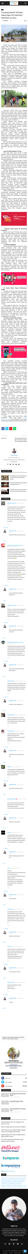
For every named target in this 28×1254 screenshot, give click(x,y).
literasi (24, 1186)
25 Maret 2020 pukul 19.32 (18, 909)
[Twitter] (10, 464)
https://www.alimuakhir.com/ (14, 457)
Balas (8, 524)
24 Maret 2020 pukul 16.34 (17, 766)
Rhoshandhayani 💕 (12, 799)
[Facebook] (7, 464)
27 (26, 20)
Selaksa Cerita (11, 982)
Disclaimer (5, 1253)
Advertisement (17, 1253)
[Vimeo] (13, 464)
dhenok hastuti (11, 715)
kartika (9, 832)
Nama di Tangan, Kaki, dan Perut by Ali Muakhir (13, 1127)
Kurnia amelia (10, 681)
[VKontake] (16, 464)
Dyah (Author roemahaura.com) (15, 642)
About (3, 1178)
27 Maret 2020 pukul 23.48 (20, 982)
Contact (18, 1178)
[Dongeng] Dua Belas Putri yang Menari (17, 1094)
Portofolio (12, 1183)
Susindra (9, 946)
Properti (18, 1183)
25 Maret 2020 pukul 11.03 (16, 832)
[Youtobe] (18, 464)
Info (2, 9)
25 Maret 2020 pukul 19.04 (16, 868)
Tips (14, 1186)
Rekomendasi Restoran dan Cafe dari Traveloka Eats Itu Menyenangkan (21, 440)
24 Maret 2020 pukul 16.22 (20, 731)
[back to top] (25, 1251)
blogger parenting (11, 605)
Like (26, 1078)
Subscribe (24, 1086)
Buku (8, 1178)
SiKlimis (9, 766)
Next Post (3, 438)
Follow (25, 1082)
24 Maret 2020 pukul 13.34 (20, 681)
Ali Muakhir (12, 531)
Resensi (4, 1186)
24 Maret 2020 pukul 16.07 (20, 715)
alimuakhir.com (14, 1250)
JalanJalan (15, 1181)
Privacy (10, 1253)
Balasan (6, 527)
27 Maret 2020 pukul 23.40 (17, 946)
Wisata (18, 1186)
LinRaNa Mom (10, 731)
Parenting (4, 1183)
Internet (8, 1181)
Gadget (24, 1178)
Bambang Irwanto (11, 503)
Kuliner (22, 1181)
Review (9, 1186)
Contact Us (24, 1253)
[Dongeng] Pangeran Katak (16, 1101)
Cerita (12, 1178)
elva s (8, 868)
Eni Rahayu (10, 909)
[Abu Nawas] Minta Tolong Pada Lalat (18, 1109)
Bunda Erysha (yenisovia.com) (14, 545)
